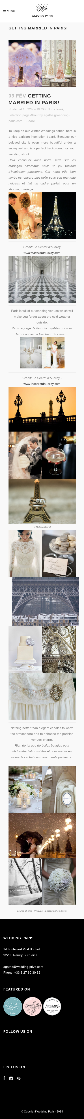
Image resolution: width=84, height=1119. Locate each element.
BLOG (41, 109)
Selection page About (24, 115)
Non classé (55, 109)
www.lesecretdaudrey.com (42, 253)
